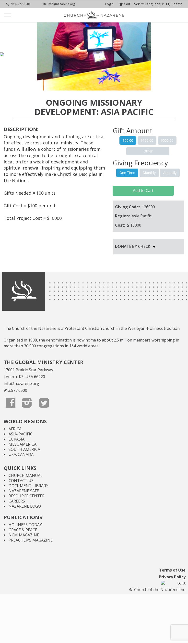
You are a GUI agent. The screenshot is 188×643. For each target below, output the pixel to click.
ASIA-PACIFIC (21, 434)
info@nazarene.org (21, 383)
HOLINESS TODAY (25, 524)
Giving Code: (128, 207)
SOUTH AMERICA (24, 449)
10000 (135, 225)
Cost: (120, 225)
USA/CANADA (21, 454)
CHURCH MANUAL (26, 475)
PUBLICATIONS (23, 517)
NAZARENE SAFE (24, 490)
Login (109, 4)
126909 (148, 207)
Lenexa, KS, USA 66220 (24, 376)
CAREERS (17, 501)
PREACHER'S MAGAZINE (31, 540)
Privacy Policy (172, 577)
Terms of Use (172, 570)
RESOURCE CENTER (27, 495)
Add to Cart (143, 190)
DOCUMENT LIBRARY (28, 485)
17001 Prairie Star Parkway (28, 369)
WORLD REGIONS (25, 421)
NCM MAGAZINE (24, 534)
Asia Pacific (142, 216)
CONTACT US (21, 480)
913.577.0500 (15, 390)
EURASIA (16, 439)
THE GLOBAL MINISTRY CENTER (43, 362)
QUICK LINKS (20, 468)
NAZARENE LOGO (25, 506)
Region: (123, 216)
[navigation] (109, 4)
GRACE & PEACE (23, 529)
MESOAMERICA (22, 444)
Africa (15, 428)
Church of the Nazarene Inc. (159, 589)
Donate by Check (134, 246)
